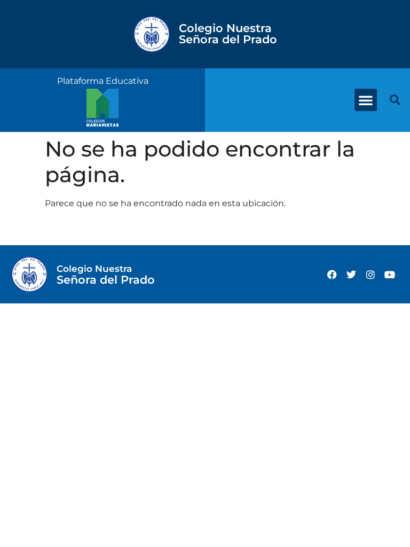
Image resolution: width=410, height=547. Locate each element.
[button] (365, 100)
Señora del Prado (228, 33)
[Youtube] (389, 274)
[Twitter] (351, 274)
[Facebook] (332, 274)
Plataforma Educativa (102, 81)
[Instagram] (370, 274)
